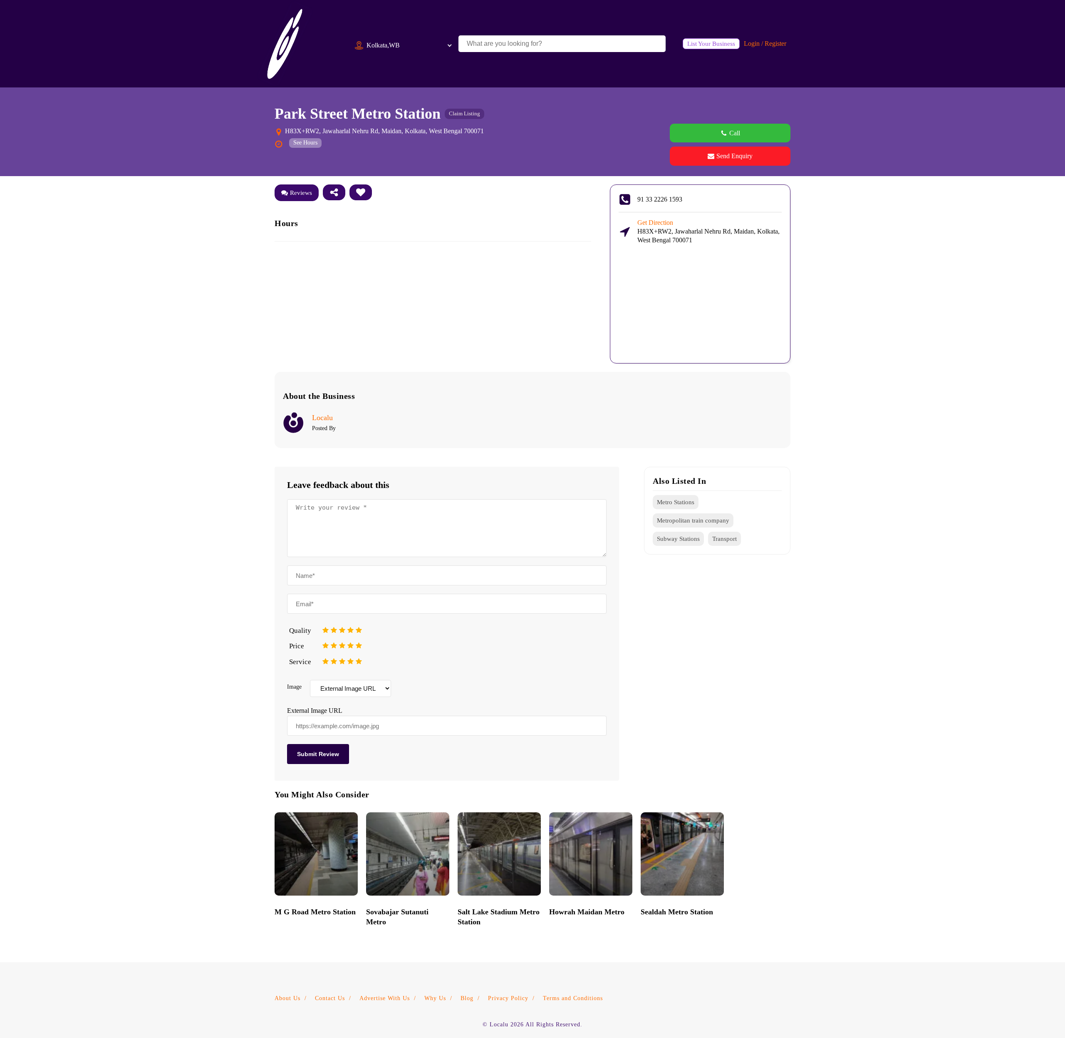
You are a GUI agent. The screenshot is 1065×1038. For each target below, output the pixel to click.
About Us (287, 998)
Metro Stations (675, 502)
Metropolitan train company (693, 520)
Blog (467, 998)
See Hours (305, 142)
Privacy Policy (508, 998)
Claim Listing (464, 113)
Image (294, 687)
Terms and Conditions (573, 998)
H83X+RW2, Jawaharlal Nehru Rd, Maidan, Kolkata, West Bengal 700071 (708, 231)
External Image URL (314, 710)
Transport (724, 538)
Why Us (435, 998)
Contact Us (330, 998)
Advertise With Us (384, 998)
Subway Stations (678, 538)
